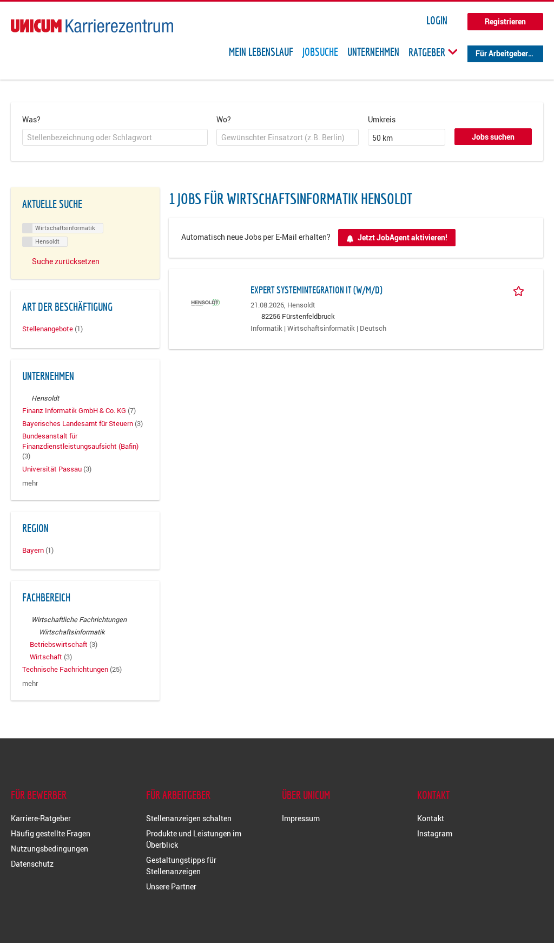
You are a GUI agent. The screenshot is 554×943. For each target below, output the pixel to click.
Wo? (223, 119)
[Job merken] (520, 289)
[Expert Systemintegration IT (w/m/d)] (205, 301)
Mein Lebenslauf (261, 52)
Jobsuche (320, 52)
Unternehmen (373, 52)
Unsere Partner (171, 886)
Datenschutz (32, 864)
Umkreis (381, 119)
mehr (30, 483)
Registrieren (505, 21)
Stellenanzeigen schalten (189, 818)
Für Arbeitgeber (502, 53)
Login (436, 21)
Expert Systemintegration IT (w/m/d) (316, 290)
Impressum (301, 818)
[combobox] (115, 137)
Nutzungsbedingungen (49, 848)
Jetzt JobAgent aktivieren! (402, 237)
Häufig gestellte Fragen (50, 833)
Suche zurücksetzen (66, 261)
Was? (31, 119)
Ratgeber (427, 52)
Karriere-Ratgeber (41, 818)
